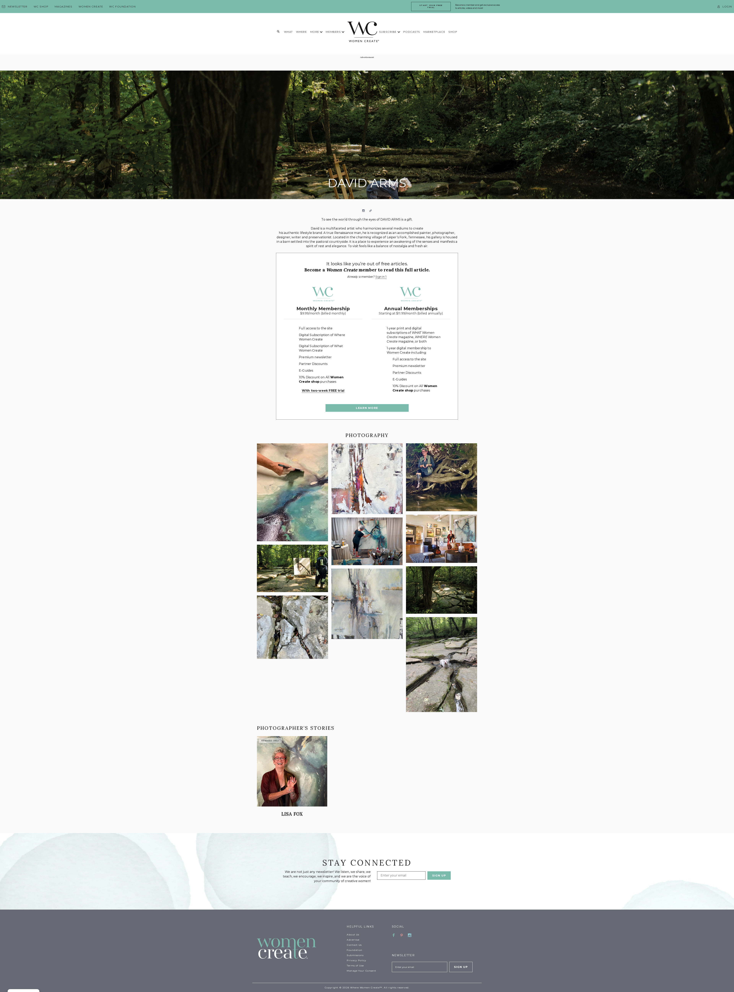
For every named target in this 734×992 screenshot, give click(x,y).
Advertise (353, 939)
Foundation (354, 950)
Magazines (63, 6)
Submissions (355, 955)
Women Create (91, 6)
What (288, 31)
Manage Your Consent (361, 970)
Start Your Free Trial (431, 6)
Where (301, 31)
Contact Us (354, 944)
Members (334, 31)
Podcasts (411, 31)
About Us (353, 934)
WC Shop (41, 6)
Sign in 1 (380, 276)
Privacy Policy (356, 960)
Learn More (367, 408)
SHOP (452, 31)
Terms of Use (355, 965)
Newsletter (18, 6)
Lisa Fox (292, 814)
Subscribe (388, 31)
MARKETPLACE (434, 31)
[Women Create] (299, 948)
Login (727, 6)
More (315, 31)
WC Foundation (122, 6)
